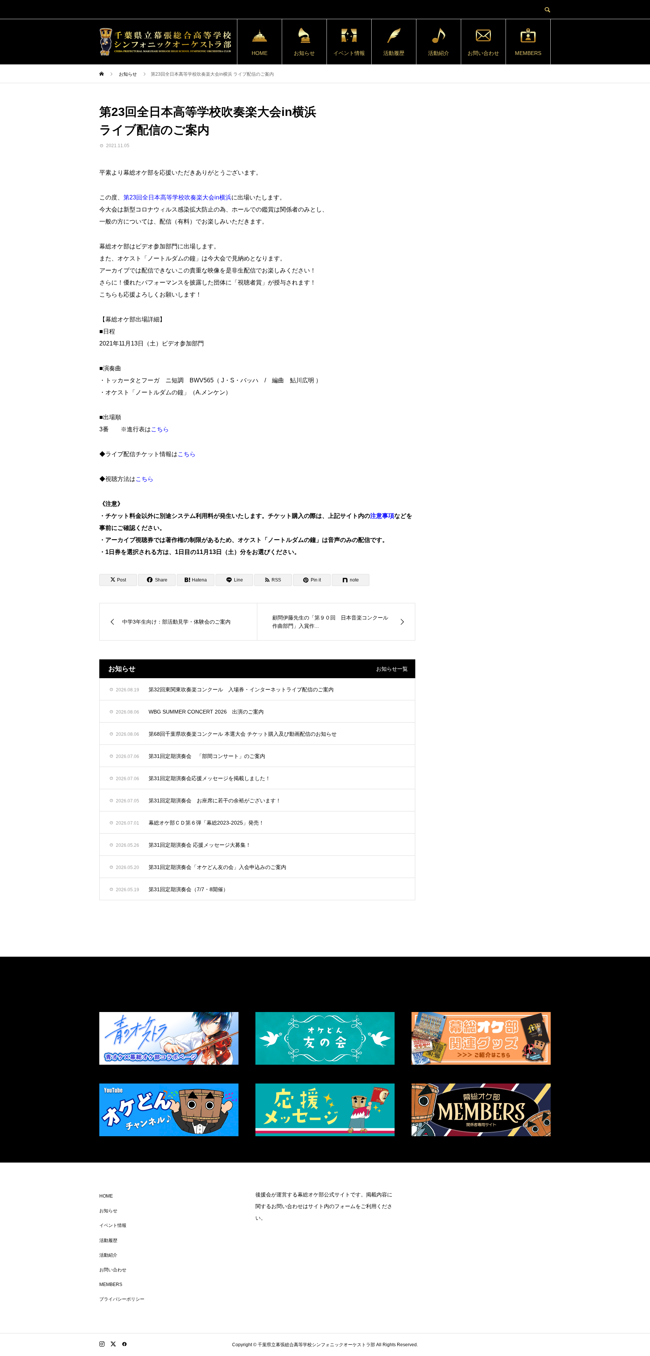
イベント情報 (349, 53)
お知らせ (304, 53)
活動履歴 (393, 53)
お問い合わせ (483, 53)
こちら (160, 429)
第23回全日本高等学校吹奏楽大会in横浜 (177, 197)
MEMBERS (528, 53)
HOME (259, 53)
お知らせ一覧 (392, 669)
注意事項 (382, 516)
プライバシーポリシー (121, 1299)
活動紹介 (438, 53)
